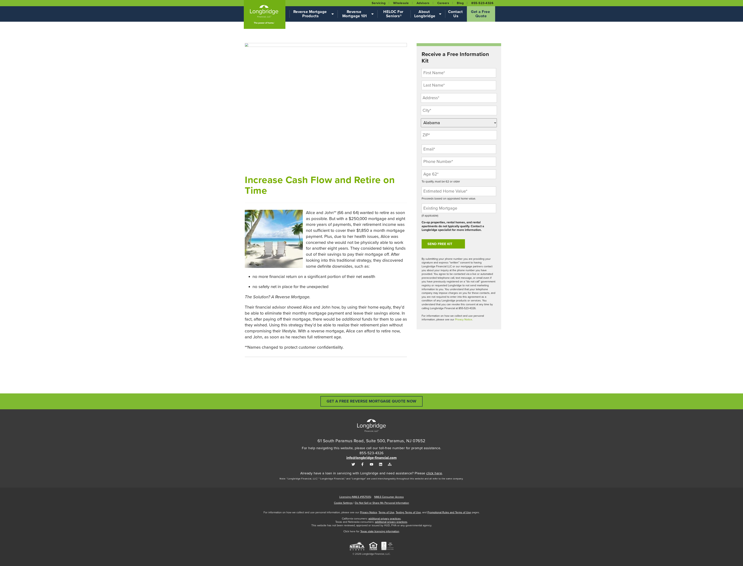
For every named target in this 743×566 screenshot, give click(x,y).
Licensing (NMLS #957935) (355, 497)
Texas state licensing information (379, 531)
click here (434, 473)
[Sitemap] (389, 464)
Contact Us (456, 13)
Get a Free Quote (481, 13)
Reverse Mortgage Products (310, 13)
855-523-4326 (482, 3)
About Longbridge (424, 13)
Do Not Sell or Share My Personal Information (382, 503)
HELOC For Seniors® (393, 13)
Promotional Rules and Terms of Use (449, 512)
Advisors (423, 3)
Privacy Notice (463, 319)
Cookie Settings (343, 503)
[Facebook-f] (362, 464)
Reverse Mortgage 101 (354, 13)
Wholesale (401, 3)
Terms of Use (386, 512)
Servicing (379, 3)
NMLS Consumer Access (389, 497)
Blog (460, 3)
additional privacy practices (384, 518)
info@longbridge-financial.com (371, 458)
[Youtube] (371, 464)
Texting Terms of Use (408, 512)
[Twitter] (353, 464)
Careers (443, 3)
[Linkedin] (380, 464)
